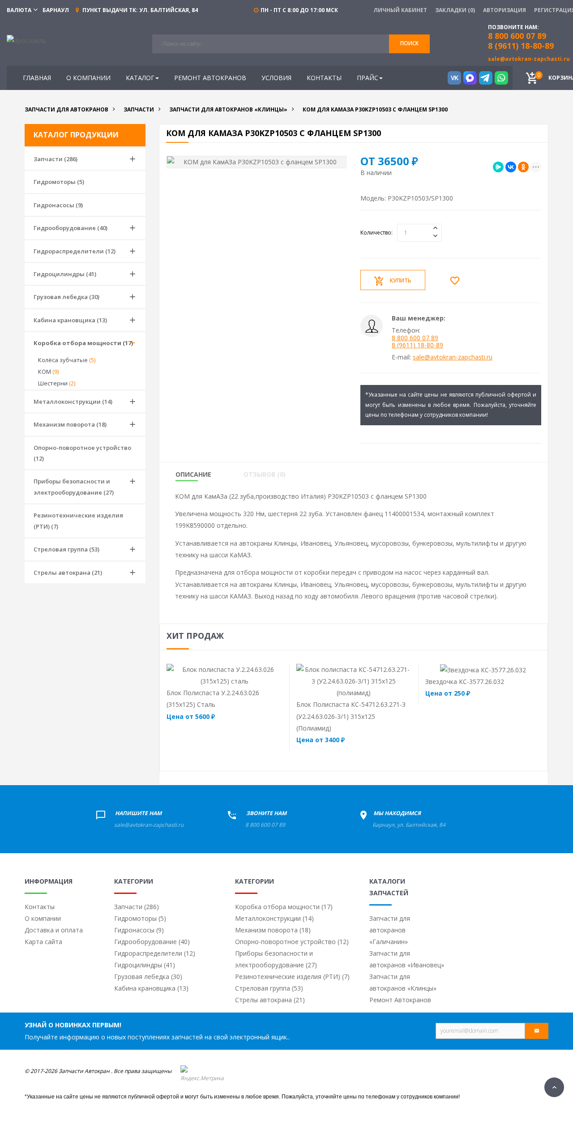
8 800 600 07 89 (415, 337)
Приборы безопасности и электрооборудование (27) (74, 486)
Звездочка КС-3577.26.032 (464, 681)
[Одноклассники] (523, 167)
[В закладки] (457, 280)
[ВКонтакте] (510, 167)
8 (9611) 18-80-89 (521, 45)
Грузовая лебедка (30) (66, 297)
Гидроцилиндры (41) (65, 274)
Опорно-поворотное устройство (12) (82, 453)
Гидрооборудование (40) (70, 228)
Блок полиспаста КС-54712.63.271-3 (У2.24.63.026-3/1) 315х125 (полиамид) (351, 716)
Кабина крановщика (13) (70, 320)
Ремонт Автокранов (400, 1000)
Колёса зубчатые (66, 360)
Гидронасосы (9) (58, 205)
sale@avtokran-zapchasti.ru (529, 59)
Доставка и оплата (54, 930)
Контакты (40, 906)
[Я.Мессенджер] (498, 167)
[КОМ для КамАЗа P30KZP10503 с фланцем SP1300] (256, 162)
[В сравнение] (242, 675)
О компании (43, 918)
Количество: (376, 232)
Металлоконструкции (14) (73, 401)
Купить (400, 280)
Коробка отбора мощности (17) (83, 343)
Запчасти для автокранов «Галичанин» (389, 930)
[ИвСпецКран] (26, 40)
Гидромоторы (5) (59, 182)
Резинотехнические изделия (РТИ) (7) (78, 520)
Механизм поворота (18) (70, 424)
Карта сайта (43, 941)
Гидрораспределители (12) (74, 251)
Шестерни (56, 383)
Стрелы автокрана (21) (68, 572)
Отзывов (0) (265, 474)
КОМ (48, 372)
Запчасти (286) (55, 159)
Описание (193, 474)
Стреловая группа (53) (66, 549)
